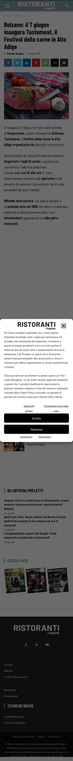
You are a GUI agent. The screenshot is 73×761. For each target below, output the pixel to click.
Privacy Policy (45, 436)
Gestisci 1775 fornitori (29, 408)
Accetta (36, 418)
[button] (64, 326)
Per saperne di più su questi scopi (56, 408)
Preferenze (37, 429)
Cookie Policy (26, 436)
